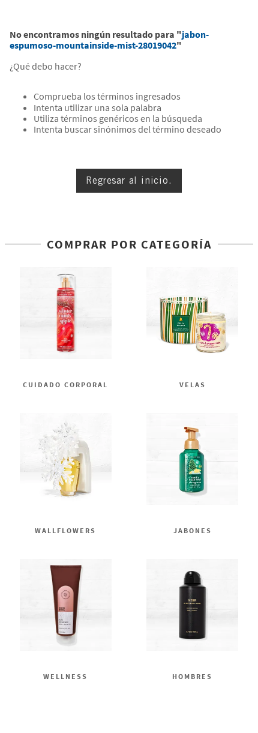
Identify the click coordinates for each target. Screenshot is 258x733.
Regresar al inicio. (129, 180)
